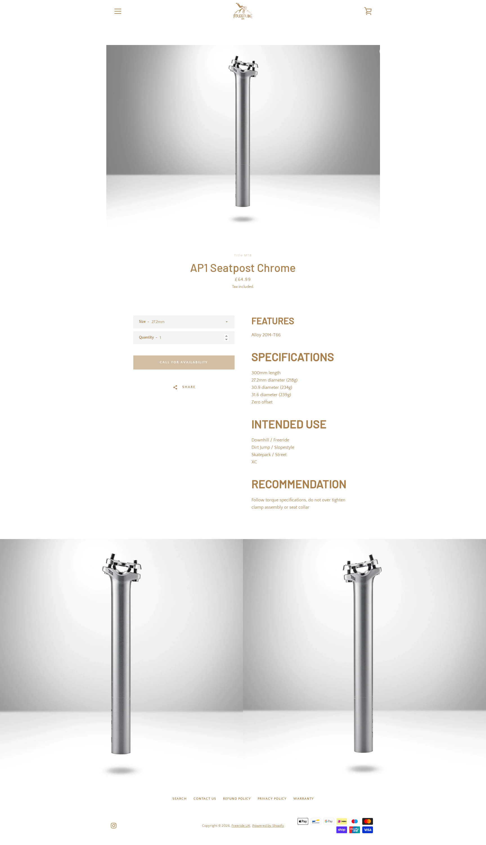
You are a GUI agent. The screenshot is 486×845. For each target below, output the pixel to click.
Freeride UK (240, 826)
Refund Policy (237, 799)
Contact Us (205, 799)
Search (179, 799)
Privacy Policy (272, 799)
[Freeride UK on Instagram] (113, 825)
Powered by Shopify (268, 826)
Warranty (303, 799)
